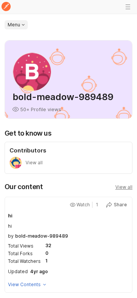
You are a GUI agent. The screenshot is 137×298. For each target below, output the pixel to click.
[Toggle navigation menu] (127, 6)
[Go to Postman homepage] (6, 7)
